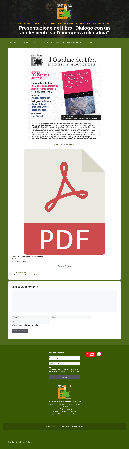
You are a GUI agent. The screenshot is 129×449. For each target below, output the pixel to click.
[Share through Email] (69, 266)
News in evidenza (30, 42)
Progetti (36, 24)
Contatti (81, 24)
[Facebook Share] (60, 266)
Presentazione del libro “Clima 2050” (25, 275)
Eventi (53, 24)
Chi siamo (26, 24)
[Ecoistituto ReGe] (64, 11)
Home (20, 24)
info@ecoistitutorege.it (67, 411)
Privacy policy (106, 24)
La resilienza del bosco (21, 272)
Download (15, 259)
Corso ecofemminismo (70, 24)
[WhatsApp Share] (64, 266)
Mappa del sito (77, 426)
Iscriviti (58, 24)
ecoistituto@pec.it (71, 414)
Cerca (88, 24)
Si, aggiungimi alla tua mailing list (25, 325)
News (45, 24)
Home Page (12, 42)
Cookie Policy (96, 24)
